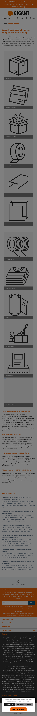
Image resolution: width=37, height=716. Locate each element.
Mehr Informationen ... (25, 701)
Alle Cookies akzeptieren (18, 709)
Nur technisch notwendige (24, 704)
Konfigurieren (9, 704)
